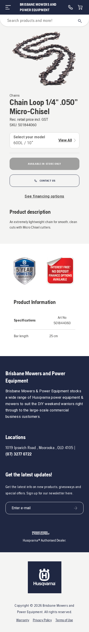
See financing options (44, 196)
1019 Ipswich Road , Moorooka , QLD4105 (39, 447)
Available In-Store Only (44, 163)
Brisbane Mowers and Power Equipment (38, 7)
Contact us (47, 180)
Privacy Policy (42, 620)
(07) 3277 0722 (18, 454)
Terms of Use (64, 620)
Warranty (22, 620)
